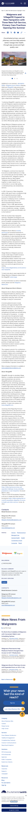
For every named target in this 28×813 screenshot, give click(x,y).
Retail (20, 543)
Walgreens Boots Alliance (13, 85)
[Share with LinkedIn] (8, 32)
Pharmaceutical (21, 532)
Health (23, 538)
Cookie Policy (13, 801)
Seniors (13, 532)
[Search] (21, 3)
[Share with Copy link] (21, 32)
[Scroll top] (22, 714)
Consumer (14, 543)
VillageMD (10, 87)
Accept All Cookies (14, 810)
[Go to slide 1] (12, 79)
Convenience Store (16, 540)
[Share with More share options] (25, 32)
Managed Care (15, 535)
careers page (13, 277)
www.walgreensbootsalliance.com (11, 368)
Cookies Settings (14, 805)
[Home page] (8, 3)
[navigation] (24, 3)
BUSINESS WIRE (14, 638)
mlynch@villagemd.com (8, 528)
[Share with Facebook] (14, 32)
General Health (15, 538)
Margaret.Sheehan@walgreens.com (11, 520)
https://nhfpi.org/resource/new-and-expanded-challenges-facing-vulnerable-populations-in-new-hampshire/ (13, 489)
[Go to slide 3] (17, 79)
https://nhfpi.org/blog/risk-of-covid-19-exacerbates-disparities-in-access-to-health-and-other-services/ (14, 500)
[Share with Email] (18, 32)
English (4, 582)
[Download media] (25, 73)
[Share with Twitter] (11, 32)
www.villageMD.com (7, 405)
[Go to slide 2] (14, 79)
